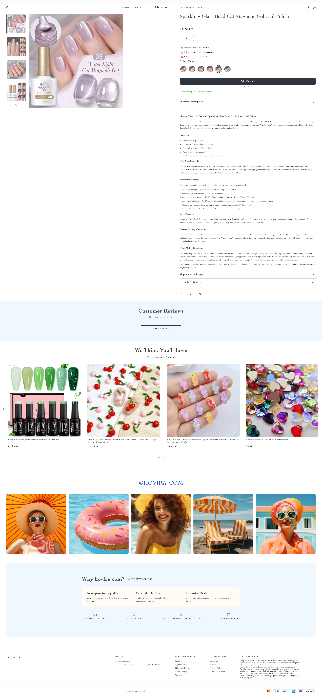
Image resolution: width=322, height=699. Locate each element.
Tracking (178, 675)
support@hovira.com (122, 661)
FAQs (177, 661)
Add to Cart (247, 81)
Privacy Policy (216, 668)
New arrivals (187, 7)
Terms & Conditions (218, 672)
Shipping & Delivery (183, 668)
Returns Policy (181, 672)
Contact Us (214, 665)
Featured (203, 7)
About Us (214, 661)
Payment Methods (182, 665)
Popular (137, 7)
